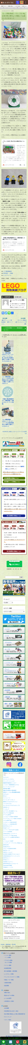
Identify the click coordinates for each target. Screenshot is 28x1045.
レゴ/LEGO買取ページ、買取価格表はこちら (13, 328)
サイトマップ (7, 1016)
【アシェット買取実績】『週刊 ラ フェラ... (7, 322)
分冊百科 (7, 697)
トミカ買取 (8, 957)
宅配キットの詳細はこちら (13, 481)
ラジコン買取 (7, 965)
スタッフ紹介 (7, 1019)
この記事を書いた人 (8, 297)
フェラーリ (8, 735)
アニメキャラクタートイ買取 (11, 977)
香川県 (14, 944)
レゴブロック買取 (9, 974)
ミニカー (7, 629)
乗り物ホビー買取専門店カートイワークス (17, 1036)
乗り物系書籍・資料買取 (10, 971)
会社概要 (6, 1008)
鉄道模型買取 (7, 968)
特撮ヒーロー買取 (9, 979)
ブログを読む (17, 7)
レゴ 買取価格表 (7, 271)
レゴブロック (9, 663)
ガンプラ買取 (8, 962)
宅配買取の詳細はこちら (12, 478)
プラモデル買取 (8, 960)
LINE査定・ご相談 (8, 273)
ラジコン (7, 656)
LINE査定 (3, 1044)
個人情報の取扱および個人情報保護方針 (14, 1014)
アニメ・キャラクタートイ (10, 670)
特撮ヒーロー (9, 676)
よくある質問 (7, 998)
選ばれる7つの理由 (9, 995)
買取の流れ (10, 6)
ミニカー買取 (7, 955)
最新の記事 (18, 297)
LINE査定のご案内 (9, 1001)
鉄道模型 (7, 690)
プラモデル (8, 642)
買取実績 (8, 944)
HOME (2, 944)
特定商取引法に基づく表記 (11, 1011)
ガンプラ (7, 649)
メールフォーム (7, 275)
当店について (24, 7)
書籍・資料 (8, 703)
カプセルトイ (9, 683)
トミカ (7, 636)
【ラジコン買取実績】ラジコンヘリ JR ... (21, 322)
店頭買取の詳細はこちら (14, 551)
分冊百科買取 (7, 982)
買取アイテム (3, 7)
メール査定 (10, 1044)
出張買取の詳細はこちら (14, 515)
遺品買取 (6, 985)
